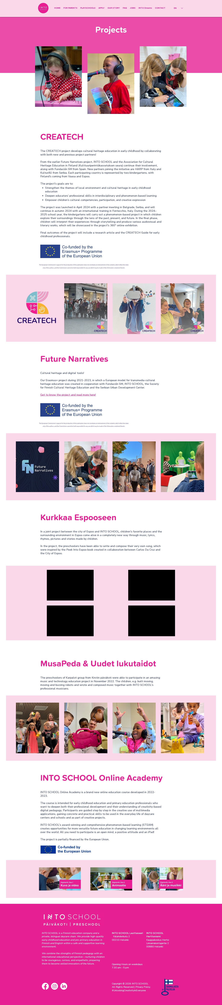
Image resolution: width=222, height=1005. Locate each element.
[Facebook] (45, 986)
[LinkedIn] (63, 986)
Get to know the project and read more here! (68, 395)
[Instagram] (54, 986)
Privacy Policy (143, 987)
